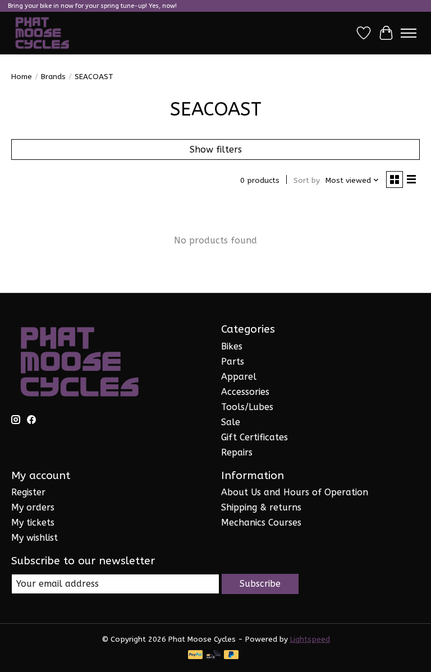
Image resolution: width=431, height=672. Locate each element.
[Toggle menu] (408, 33)
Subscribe (260, 583)
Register (28, 492)
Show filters (216, 149)
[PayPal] (195, 655)
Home (21, 76)
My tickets (32, 522)
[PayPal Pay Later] (231, 655)
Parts (232, 361)
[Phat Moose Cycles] (42, 33)
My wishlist (34, 537)
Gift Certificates (254, 437)
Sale (230, 422)
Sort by (307, 180)
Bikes (231, 346)
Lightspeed (310, 639)
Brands (53, 76)
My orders (32, 507)
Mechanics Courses (261, 522)
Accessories (245, 391)
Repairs (237, 452)
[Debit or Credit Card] (213, 655)
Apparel (238, 376)
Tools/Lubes (247, 407)
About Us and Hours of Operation (294, 492)
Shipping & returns (261, 507)
